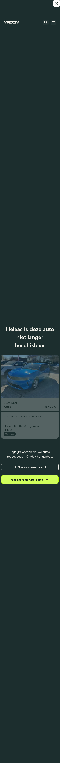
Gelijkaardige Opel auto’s (27, 479)
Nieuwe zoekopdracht (32, 467)
